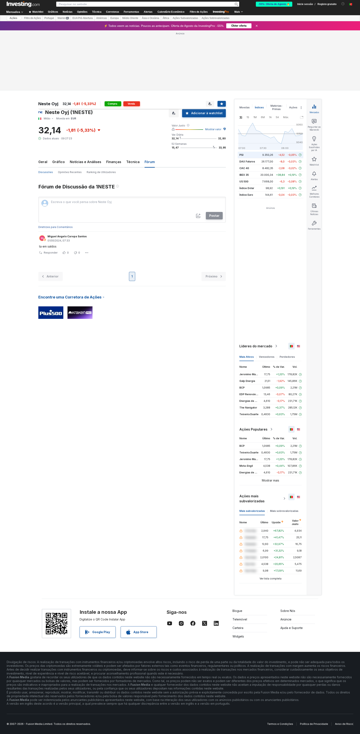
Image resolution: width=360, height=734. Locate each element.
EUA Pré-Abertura (82, 18)
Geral (42, 162)
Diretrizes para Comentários (55, 227)
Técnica (133, 162)
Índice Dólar (246, 188)
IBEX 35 (244, 174)
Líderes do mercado (255, 346)
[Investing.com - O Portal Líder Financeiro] (23, 4)
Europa (114, 18)
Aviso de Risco (344, 723)
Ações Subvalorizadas (185, 18)
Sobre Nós (287, 611)
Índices (259, 107)
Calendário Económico (171, 11)
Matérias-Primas (276, 107)
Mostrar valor (213, 129)
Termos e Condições (280, 723)
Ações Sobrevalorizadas (215, 18)
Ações (13, 18)
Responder (51, 252)
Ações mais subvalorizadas (252, 498)
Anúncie (285, 619)
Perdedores (287, 356)
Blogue (237, 611)
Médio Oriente (130, 18)
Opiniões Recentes (70, 172)
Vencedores (266, 356)
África (166, 18)
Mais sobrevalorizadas (284, 510)
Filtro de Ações (199, 11)
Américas (101, 18)
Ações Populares (253, 429)
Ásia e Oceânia (150, 18)
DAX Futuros (247, 161)
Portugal (49, 18)
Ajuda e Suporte (291, 628)
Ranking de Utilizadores (101, 172)
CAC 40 (244, 168)
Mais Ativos (246, 356)
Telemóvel (239, 619)
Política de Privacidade (314, 723)
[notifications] (343, 4)
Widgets (238, 636)
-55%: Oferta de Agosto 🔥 (274, 4)
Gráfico (58, 162)
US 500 (243, 181)
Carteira (237, 628)
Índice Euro (246, 194)
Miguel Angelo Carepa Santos (67, 236)
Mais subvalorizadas (252, 510)
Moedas (244, 107)
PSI (241, 154)
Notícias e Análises (85, 162)
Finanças (113, 162)
